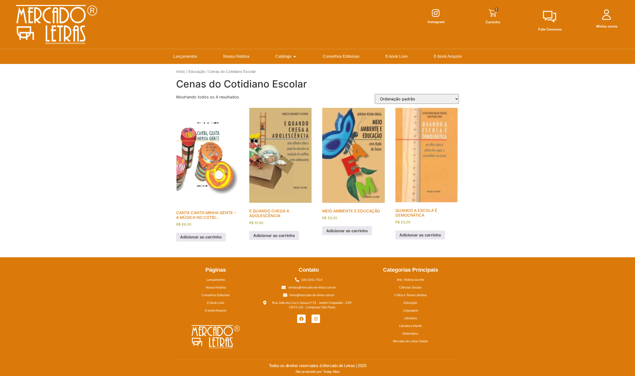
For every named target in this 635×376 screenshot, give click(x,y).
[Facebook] (301, 319)
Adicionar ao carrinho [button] (201, 236)
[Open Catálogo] (295, 56)
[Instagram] (316, 319)
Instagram (436, 22)
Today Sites (331, 372)
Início (180, 71)
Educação (196, 71)
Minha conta (606, 26)
